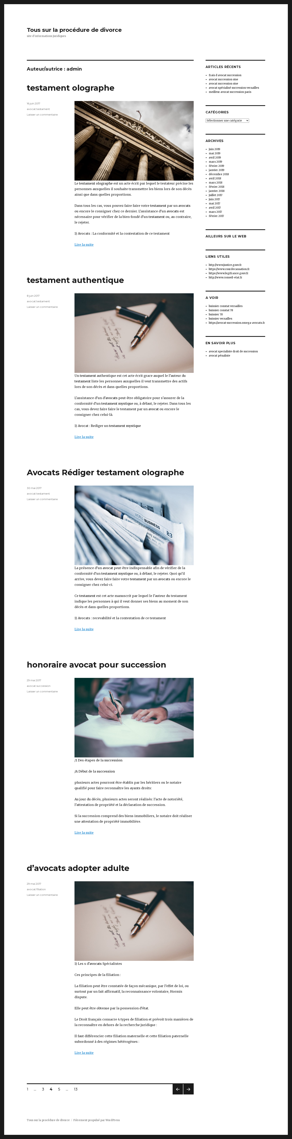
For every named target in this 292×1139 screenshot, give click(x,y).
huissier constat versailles (226, 306)
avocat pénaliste (219, 355)
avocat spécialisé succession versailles (234, 87)
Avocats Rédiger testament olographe (105, 472)
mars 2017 (215, 212)
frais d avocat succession (225, 75)
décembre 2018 (219, 174)
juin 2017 (214, 199)
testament (158, 206)
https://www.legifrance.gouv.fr (228, 273)
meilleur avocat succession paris (230, 92)
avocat (153, 409)
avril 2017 (215, 207)
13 (77, 1089)
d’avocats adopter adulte (78, 868)
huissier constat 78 (221, 310)
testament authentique (75, 280)
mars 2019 (215, 161)
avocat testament (38, 109)
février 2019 (216, 166)
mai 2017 (214, 203)
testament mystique (117, 403)
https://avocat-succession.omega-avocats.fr (237, 323)
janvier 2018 (216, 191)
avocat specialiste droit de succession (233, 351)
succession (113, 760)
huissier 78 (216, 314)
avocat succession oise (223, 79)
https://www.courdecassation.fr (229, 269)
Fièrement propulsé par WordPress (96, 1120)
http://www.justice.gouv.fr (225, 265)
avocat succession (38, 685)
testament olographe (70, 88)
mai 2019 (214, 153)
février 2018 (216, 187)
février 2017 (216, 216)
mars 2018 (215, 182)
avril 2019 (215, 157)
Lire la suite (84, 245)
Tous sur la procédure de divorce (74, 29)
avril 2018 (215, 178)
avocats (184, 206)
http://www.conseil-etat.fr (225, 277)
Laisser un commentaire (42, 114)
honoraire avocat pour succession (96, 665)
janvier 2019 (216, 170)
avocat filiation (36, 889)
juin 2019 (214, 149)
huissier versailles (220, 318)
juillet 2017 (215, 195)
